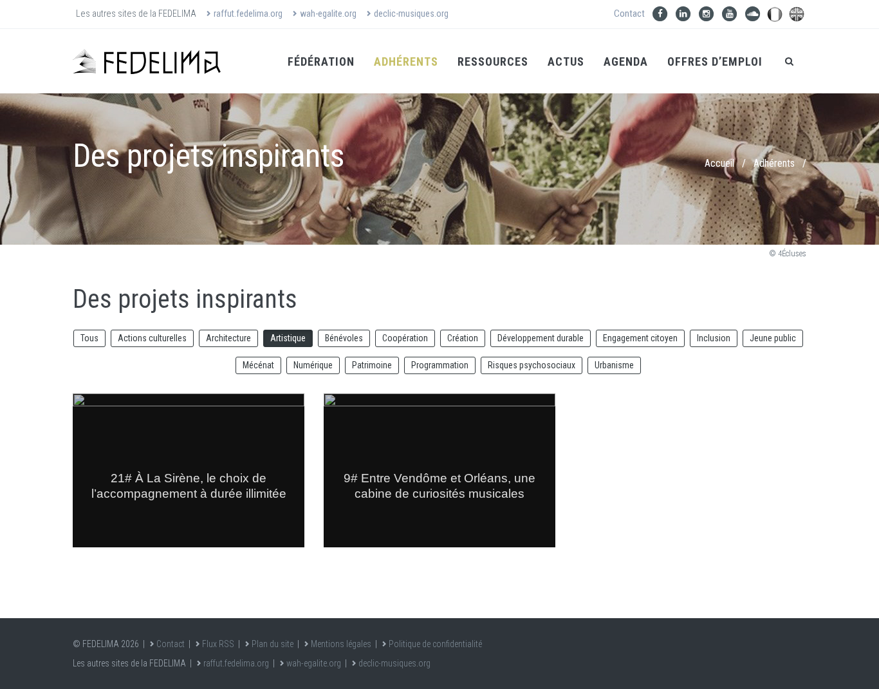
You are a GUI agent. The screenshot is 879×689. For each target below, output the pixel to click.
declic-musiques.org (411, 13)
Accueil (719, 163)
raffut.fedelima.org (248, 13)
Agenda (626, 61)
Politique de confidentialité (435, 644)
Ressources (493, 61)
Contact (629, 13)
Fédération (321, 61)
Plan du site (272, 644)
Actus (566, 61)
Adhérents (406, 61)
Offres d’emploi (715, 61)
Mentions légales (341, 644)
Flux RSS (218, 644)
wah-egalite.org (328, 13)
